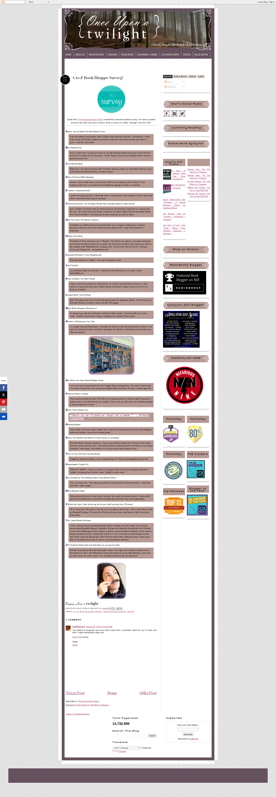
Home (68, 54)
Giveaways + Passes (147, 54)
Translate (122, 751)
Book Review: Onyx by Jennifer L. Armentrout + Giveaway (174, 217)
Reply (75, 645)
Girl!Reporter (78, 626)
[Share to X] (115, 608)
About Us (80, 54)
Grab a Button (180, 76)
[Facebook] (3, 387)
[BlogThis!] (112, 608)
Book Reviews (96, 54)
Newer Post (75, 692)
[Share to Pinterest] (121, 608)
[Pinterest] (3, 402)
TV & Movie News (170, 54)
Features (112, 54)
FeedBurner (193, 739)
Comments (171, 87)
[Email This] (110, 608)
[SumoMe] (3, 416)
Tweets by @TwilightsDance (77, 714)
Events (187, 54)
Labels (201, 76)
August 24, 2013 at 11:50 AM (99, 626)
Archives (192, 76)
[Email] (3, 409)
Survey (131, 611)
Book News (127, 54)
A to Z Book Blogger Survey (87, 611)
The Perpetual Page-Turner (90, 119)
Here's (75, 637)
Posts (169, 82)
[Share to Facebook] (118, 608)
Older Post (148, 692)
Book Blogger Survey (114, 611)
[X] (3, 394)
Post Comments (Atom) (88, 701)
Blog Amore (201, 54)
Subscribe (168, 76)
